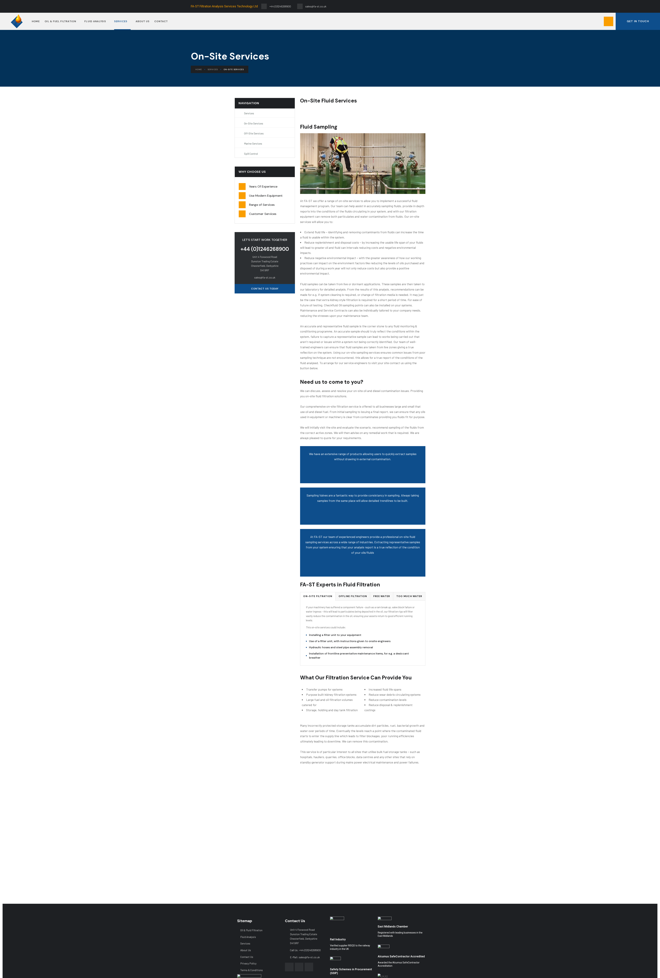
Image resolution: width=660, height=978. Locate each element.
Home (198, 69)
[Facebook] (439, 5)
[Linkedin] (464, 5)
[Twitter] (452, 5)
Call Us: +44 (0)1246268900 (305, 950)
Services (213, 69)
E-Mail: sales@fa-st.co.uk (305, 957)
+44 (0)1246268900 (264, 249)
